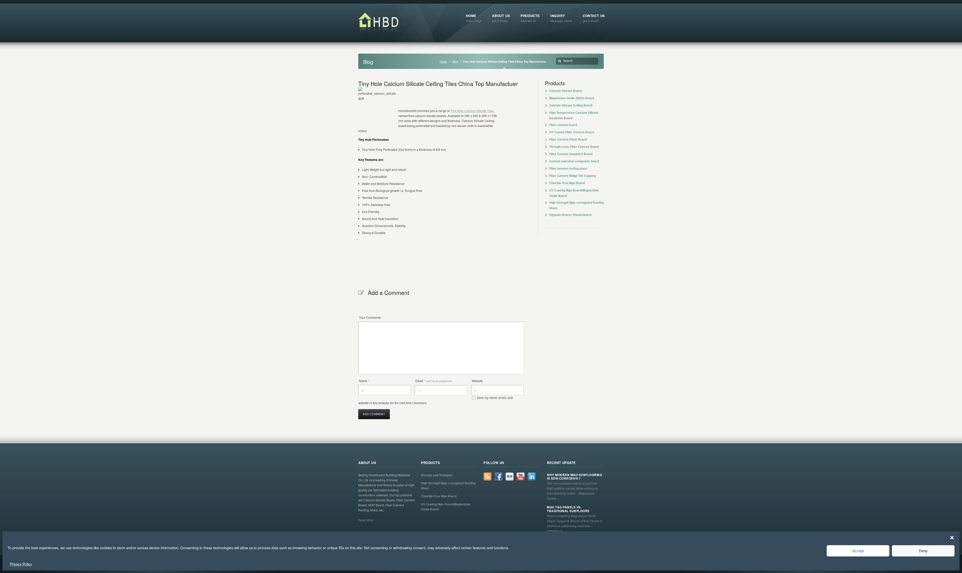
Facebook (499, 477)
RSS (488, 477)
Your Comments (370, 317)
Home (443, 61)
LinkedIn (532, 477)
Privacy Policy (21, 563)
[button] (951, 537)
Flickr (510, 477)
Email (433, 381)
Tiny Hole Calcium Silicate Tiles (472, 110)
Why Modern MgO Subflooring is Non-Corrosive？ (574, 476)
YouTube (521, 477)
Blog (455, 61)
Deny (923, 551)
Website (477, 381)
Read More (366, 520)
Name (364, 381)
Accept (858, 551)
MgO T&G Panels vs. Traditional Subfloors (568, 509)
